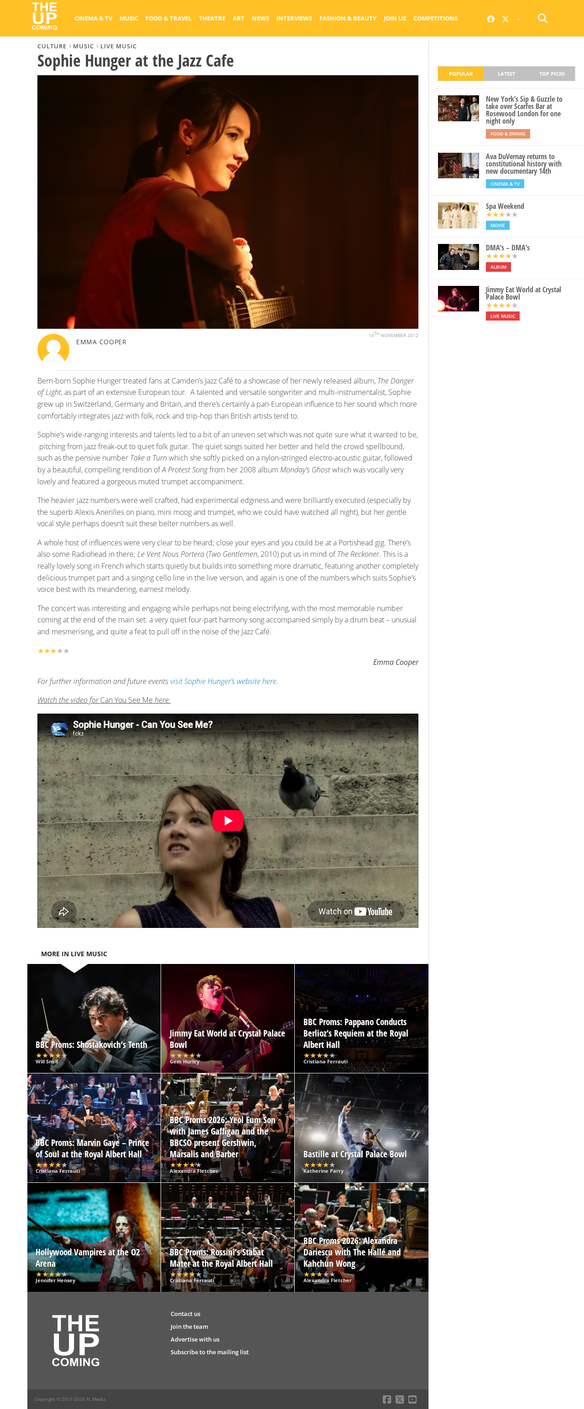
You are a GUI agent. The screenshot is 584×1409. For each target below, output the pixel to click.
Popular (461, 73)
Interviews (294, 18)
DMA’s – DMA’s (508, 247)
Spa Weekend (505, 206)
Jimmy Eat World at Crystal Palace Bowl (523, 293)
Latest (506, 73)
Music (129, 18)
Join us (395, 18)
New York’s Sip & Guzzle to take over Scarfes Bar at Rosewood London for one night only (524, 109)
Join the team (189, 1326)
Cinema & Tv (93, 18)
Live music (118, 46)
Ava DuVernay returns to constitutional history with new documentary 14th (524, 164)
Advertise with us (195, 1339)
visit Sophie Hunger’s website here (223, 681)
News (260, 18)
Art (239, 18)
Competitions (435, 18)
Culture (52, 46)
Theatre (212, 18)
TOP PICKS (552, 73)
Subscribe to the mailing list (210, 1352)
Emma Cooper (101, 341)
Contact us (185, 1314)
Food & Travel (169, 18)
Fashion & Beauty (347, 18)
